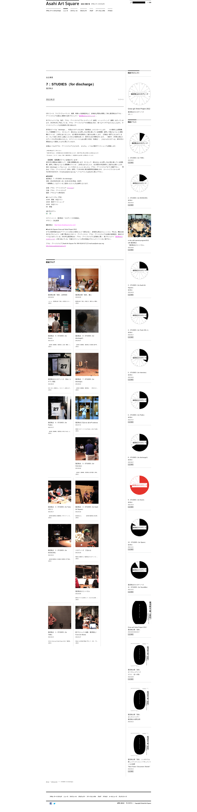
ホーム (47, 781)
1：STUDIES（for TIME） (136, 158)
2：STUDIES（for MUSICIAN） (138, 198)
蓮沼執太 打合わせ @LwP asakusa (86, 422)
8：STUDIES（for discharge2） (138, 457)
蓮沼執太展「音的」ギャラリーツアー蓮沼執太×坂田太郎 (134, 717)
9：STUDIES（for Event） (136, 500)
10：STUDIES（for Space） (137, 542)
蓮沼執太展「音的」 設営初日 (57, 295)
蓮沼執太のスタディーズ (139, 110)
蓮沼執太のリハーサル (82, 591)
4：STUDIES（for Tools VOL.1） (138, 330)
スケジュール (54, 781)
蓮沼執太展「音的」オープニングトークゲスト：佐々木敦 (134, 672)
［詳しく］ (130, 114)
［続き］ (50, 303)
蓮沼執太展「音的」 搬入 (83, 295)
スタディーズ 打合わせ (84, 550)
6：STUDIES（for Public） (136, 415)
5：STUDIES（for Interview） (137, 372)
